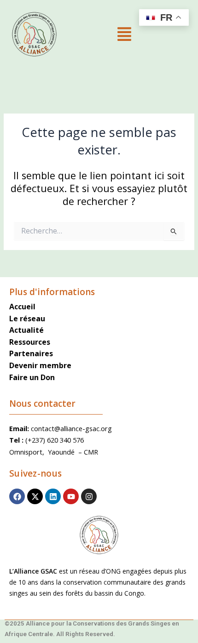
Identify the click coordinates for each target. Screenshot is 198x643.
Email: (20, 428)
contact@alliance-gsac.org (71, 428)
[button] (124, 35)
